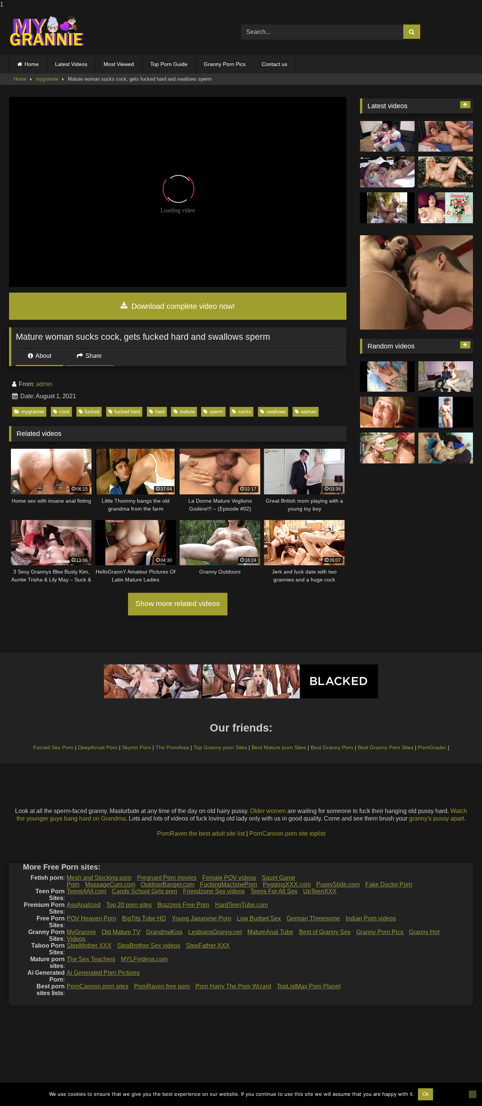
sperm (216, 411)
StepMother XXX (89, 945)
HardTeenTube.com (241, 905)
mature (187, 411)
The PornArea (172, 747)
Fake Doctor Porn (388, 884)
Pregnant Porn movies (167, 877)
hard (160, 411)
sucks (244, 411)
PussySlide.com (338, 884)
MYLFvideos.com (144, 959)
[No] (472, 1094)
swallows (276, 411)
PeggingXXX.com (287, 884)
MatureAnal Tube (270, 932)
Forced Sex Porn (53, 747)
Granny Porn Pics (225, 64)
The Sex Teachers (91, 959)
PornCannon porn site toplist (287, 833)
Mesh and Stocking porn (99, 877)
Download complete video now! (182, 306)
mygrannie (47, 79)
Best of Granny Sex (325, 932)
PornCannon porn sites (97, 986)
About (42, 356)
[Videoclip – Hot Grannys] (445, 412)
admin (44, 384)
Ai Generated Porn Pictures (103, 972)
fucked (92, 411)
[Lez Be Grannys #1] (387, 207)
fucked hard (127, 411)
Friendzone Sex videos (214, 891)
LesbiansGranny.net (215, 932)
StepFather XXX (208, 945)
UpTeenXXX (320, 891)
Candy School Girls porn (144, 891)
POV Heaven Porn (91, 918)
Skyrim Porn (136, 747)
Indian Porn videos (371, 918)
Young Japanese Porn (201, 918)
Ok (426, 1094)
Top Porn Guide (169, 64)
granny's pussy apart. (437, 818)
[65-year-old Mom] (445, 136)
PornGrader (432, 747)
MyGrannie (81, 932)
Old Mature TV (121, 932)
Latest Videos (71, 64)
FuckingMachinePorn (228, 884)
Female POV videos (229, 877)
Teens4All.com (86, 891)
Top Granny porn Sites (220, 747)
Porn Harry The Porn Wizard (233, 986)
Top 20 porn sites (129, 905)
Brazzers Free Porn (183, 905)
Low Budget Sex (259, 918)
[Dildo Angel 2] (445, 207)
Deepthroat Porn (97, 747)
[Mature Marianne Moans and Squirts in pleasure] (445, 171)
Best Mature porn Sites (279, 747)
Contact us (274, 64)
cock (64, 411)
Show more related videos (178, 603)
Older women (268, 811)
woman (308, 411)
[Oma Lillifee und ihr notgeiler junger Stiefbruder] (445, 448)
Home (31, 64)
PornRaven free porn (162, 986)
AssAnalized (84, 905)
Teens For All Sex (273, 891)
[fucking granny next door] (445, 376)
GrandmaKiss (164, 932)
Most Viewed (119, 64)
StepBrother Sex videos (148, 945)
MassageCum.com (110, 884)
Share (93, 356)
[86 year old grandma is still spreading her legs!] (387, 412)
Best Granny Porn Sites (385, 747)
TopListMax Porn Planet (308, 986)
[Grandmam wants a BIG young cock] (387, 448)
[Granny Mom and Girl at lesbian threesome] (387, 171)
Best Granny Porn (332, 747)
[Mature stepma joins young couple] (387, 136)
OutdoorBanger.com (167, 884)
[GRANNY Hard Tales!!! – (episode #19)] (387, 376)
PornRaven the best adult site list (201, 833)
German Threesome (313, 918)
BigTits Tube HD (144, 918)
